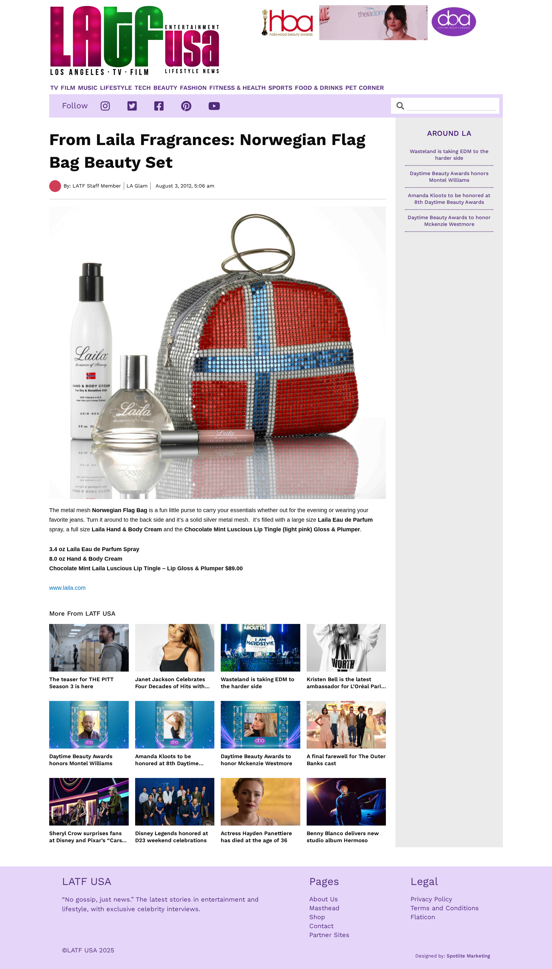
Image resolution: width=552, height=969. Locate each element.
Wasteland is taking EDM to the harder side (257, 682)
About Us (323, 899)
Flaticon (422, 917)
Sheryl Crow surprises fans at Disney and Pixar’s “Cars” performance (87, 837)
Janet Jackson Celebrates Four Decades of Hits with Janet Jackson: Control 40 (170, 683)
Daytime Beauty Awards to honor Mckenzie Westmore (256, 759)
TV (54, 88)
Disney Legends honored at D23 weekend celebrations (171, 836)
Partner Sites (329, 935)
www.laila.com (67, 588)
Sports (280, 88)
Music (87, 88)
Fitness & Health (237, 88)
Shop (317, 917)
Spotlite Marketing (468, 956)
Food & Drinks (319, 88)
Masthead (324, 908)
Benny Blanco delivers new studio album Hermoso (343, 836)
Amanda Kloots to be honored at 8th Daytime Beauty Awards (167, 760)
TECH (142, 88)
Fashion (193, 88)
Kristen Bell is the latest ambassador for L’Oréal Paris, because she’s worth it (346, 683)
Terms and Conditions (444, 908)
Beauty (165, 88)
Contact (321, 926)
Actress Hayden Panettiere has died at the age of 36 (256, 836)
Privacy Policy (431, 899)
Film (68, 88)
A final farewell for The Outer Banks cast (346, 759)
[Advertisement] (374, 60)
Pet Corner (364, 88)
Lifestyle (116, 88)
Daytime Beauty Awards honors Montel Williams (80, 759)
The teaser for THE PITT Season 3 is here (81, 682)
